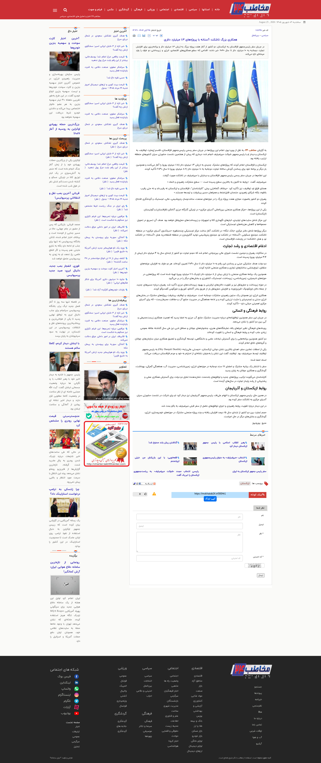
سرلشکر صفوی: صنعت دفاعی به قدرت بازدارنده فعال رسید (106, 69)
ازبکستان (244, 483)
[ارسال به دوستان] (139, 35)
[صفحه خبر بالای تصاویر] (107, 444)
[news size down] (149, 35)
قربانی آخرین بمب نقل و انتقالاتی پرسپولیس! (64, 195)
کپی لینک (210, 498)
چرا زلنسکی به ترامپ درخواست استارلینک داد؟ (64, 491)
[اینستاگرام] (76, 695)
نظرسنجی (257, 706)
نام (262, 515)
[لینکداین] (76, 682)
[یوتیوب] (76, 713)
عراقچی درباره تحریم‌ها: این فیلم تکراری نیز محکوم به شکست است (106, 218)
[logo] (247, 9)
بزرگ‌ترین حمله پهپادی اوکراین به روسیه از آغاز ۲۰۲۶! (64, 129)
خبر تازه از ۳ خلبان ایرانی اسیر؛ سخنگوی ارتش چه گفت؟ (106, 48)
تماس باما (257, 724)
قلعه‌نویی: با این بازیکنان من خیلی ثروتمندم (157, 459)
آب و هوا (257, 737)
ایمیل (261, 524)
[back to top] (260, 658)
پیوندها (258, 693)
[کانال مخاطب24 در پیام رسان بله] (107, 411)
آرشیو (259, 743)
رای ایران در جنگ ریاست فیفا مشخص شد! (106, 208)
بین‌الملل (255, 35)
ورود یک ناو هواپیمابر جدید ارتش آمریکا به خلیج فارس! (106, 249)
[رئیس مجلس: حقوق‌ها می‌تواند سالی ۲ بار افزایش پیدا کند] (107, 385)
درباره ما (258, 718)
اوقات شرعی (256, 731)
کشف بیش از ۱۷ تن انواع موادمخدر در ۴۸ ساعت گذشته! (106, 260)
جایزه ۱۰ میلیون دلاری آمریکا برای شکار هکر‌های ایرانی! (106, 281)
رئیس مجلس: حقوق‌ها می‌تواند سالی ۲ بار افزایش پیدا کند (106, 398)
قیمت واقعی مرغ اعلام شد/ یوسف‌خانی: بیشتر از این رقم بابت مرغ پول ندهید (106, 58)
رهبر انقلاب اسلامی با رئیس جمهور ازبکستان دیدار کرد (225, 444)
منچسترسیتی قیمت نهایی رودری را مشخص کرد (64, 420)
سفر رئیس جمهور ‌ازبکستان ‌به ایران (249, 471)
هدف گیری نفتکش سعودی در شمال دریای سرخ (106, 37)
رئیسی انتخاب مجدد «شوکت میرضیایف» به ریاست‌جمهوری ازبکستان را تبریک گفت (166, 473)
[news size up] (161, 35)
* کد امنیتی (258, 556)
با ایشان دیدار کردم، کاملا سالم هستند (64, 346)
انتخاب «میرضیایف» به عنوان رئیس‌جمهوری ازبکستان (225, 459)
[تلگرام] (76, 701)
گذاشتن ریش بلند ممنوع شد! (162, 442)
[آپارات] (76, 707)
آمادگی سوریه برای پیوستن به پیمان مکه (106, 239)
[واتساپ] (76, 689)
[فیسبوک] (76, 676)
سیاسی (264, 35)
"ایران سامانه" (55, 758)
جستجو (258, 687)
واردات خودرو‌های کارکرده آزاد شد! (105, 289)
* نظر (261, 533)
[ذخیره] (143, 35)
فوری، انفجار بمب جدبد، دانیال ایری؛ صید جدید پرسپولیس (64, 270)
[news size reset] (155, 35)
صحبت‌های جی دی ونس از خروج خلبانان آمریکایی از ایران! (65, 567)
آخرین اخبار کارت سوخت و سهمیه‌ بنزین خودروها (106, 270)
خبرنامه (258, 699)
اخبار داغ (72, 31)
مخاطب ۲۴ (250, 150)
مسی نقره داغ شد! (115, 77)
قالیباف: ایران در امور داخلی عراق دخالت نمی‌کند (106, 229)
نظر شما (260, 508)
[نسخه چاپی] (134, 35)
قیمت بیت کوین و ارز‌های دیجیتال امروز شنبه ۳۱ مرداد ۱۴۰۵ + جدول (106, 86)
